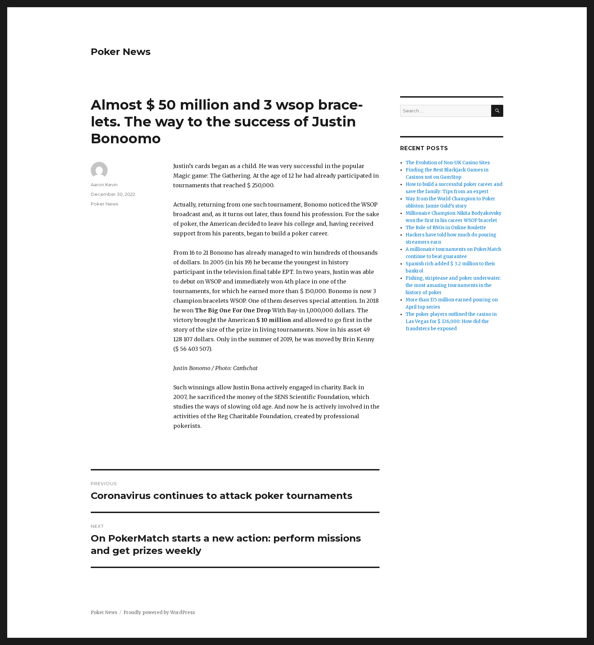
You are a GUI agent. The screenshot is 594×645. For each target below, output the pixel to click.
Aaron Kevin (104, 184)
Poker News (121, 51)
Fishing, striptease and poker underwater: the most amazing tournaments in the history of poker (453, 285)
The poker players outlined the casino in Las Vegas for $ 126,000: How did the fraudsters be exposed (451, 321)
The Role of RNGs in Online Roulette (446, 228)
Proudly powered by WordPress (159, 612)
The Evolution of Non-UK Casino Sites (448, 163)
